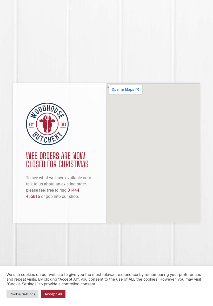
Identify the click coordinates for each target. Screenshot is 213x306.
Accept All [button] (53, 294)
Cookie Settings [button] (22, 294)
